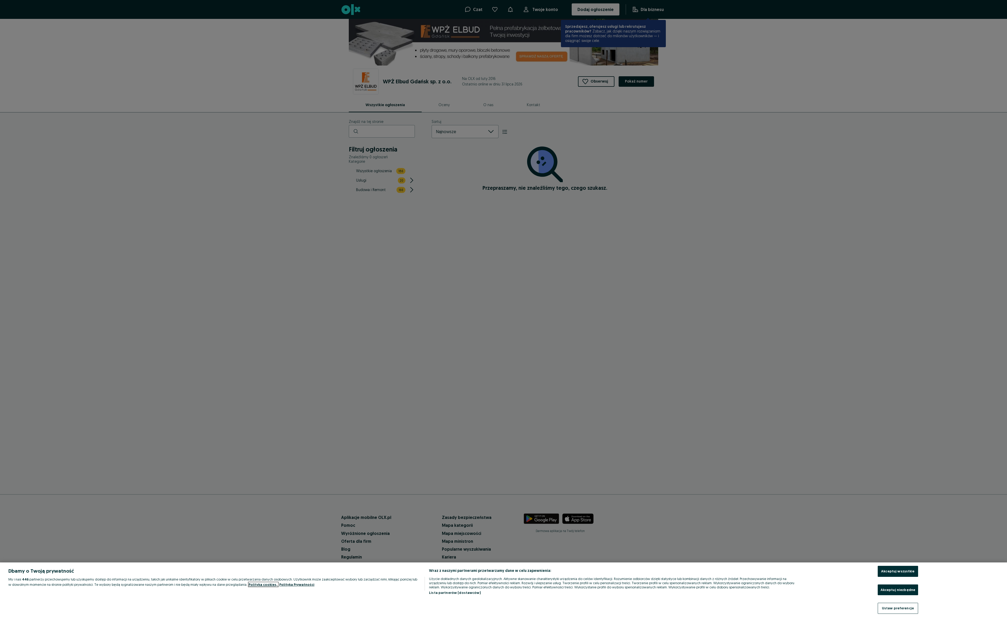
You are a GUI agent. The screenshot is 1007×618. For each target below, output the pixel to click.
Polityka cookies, (263, 584)
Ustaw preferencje (898, 608)
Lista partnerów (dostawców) (455, 592)
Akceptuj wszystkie (897, 571)
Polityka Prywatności (296, 584)
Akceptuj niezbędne (898, 590)
